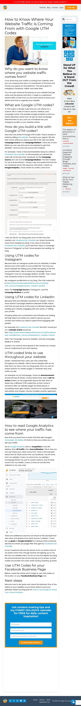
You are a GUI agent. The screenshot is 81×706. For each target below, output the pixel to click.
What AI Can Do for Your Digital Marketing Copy (68, 182)
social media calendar (68, 143)
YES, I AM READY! (70, 120)
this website (23, 137)
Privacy (42, 700)
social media (66, 141)
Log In (61, 8)
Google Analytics (17, 447)
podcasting (71, 168)
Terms (35, 700)
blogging (65, 168)
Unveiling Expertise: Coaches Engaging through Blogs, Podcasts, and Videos (69, 158)
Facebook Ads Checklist (15, 154)
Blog (48, 8)
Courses (55, 8)
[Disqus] (31, 669)
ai (63, 189)
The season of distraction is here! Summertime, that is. (69, 134)
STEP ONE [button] (71, 8)
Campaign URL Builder (14, 440)
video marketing (67, 170)
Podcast (43, 8)
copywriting (68, 189)
